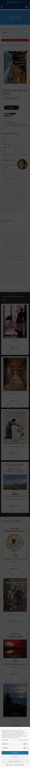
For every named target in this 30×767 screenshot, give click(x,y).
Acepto (15, 753)
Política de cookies (10, 764)
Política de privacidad (19, 764)
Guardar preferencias (15, 761)
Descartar (15, 757)
